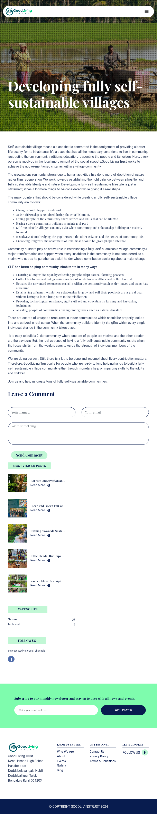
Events (61, 761)
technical (14, 624)
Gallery (61, 765)
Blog (60, 770)
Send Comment (29, 455)
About (61, 756)
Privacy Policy (99, 756)
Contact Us (97, 751)
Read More (38, 485)
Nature (12, 619)
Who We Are (65, 751)
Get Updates (123, 710)
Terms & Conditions (103, 761)
